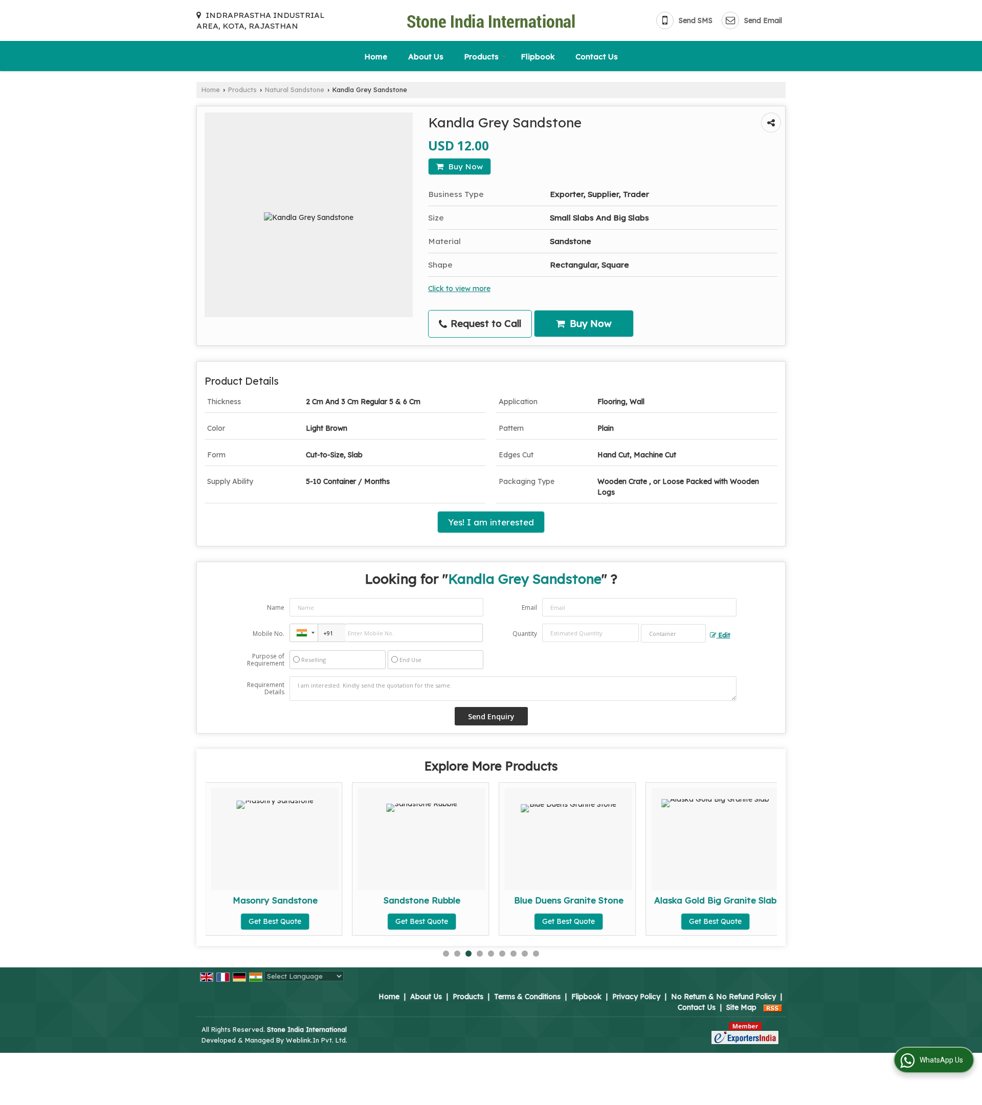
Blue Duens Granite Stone (568, 900)
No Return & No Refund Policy (723, 996)
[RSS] (773, 1007)
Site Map (741, 1007)
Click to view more (459, 288)
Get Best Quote (275, 921)
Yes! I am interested (491, 522)
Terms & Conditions (527, 996)
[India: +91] (303, 633)
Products (481, 56)
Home (376, 56)
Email (529, 607)
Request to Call (484, 323)
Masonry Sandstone (275, 900)
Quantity (524, 633)
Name (275, 607)
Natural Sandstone (294, 89)
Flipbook (537, 56)
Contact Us (596, 56)
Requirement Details (265, 688)
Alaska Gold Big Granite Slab (715, 900)
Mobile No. (268, 633)
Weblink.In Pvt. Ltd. (316, 1040)
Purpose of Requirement (265, 660)
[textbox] (673, 633)
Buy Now (464, 166)
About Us (425, 56)
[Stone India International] (491, 20)
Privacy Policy (636, 996)
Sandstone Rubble (422, 900)
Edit (723, 635)
